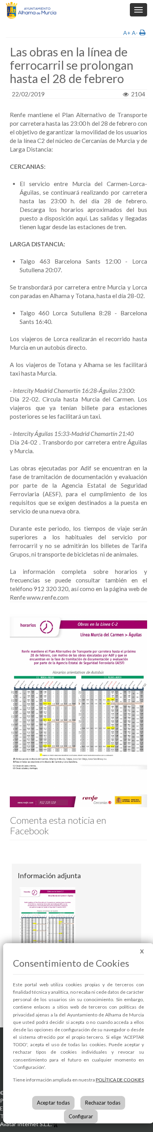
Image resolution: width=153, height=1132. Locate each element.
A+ (127, 32)
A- (135, 32)
